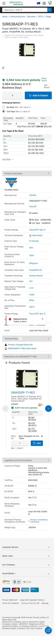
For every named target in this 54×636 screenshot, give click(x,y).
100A (31, 255)
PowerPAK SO (35, 270)
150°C (32, 307)
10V (31, 281)
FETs (40, 16)
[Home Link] (21, 3)
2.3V (31, 288)
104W (31, 294)
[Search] (49, 10)
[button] (4, 3)
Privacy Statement (9, 600)
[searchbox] (24, 10)
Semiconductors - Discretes (22, 16)
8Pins (31, 300)
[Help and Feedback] (48, 630)
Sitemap (45, 603)
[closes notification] (42, 319)
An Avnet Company (10, 617)
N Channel (34, 241)
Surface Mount (36, 275)
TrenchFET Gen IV (37, 230)
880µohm (33, 263)
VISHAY (32, 195)
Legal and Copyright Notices (32, 600)
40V (31, 247)
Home (4, 16)
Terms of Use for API (30, 603)
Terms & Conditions (10, 603)
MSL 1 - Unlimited (37, 325)
